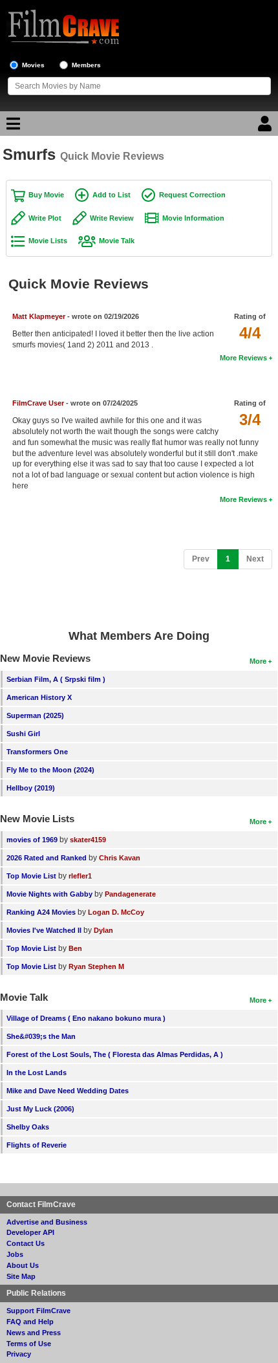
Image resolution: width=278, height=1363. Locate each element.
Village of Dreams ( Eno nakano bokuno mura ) (86, 1018)
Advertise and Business (46, 1222)
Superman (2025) (35, 715)
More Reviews (243, 358)
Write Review (112, 218)
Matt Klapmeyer (39, 316)
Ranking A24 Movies (41, 912)
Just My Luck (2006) (40, 1109)
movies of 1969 (32, 840)
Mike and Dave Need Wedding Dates (67, 1091)
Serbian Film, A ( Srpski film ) (55, 679)
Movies (33, 65)
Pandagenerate (130, 894)
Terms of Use (28, 1343)
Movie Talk (116, 241)
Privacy (18, 1354)
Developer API (30, 1232)
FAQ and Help (30, 1321)
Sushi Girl (23, 733)
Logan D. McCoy (116, 912)
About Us (22, 1265)
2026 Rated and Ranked (46, 858)
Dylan (103, 930)
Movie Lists (47, 241)
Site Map (21, 1276)
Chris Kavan (119, 858)
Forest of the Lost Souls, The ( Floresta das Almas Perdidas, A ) (114, 1054)
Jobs (14, 1254)
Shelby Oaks (27, 1127)
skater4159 (88, 840)
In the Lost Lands (36, 1072)
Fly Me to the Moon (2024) (50, 770)
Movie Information (193, 218)
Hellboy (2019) (30, 788)
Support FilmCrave (38, 1310)
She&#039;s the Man (41, 1036)
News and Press (33, 1332)
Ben (75, 948)
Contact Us (25, 1243)
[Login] (266, 126)
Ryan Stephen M (96, 966)
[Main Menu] (11, 126)
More (258, 661)
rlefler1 (80, 876)
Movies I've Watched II (43, 930)
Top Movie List (31, 876)
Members (86, 65)
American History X (39, 697)
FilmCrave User (38, 403)
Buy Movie (46, 195)
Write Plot (44, 218)
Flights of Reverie (36, 1145)
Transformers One (37, 752)
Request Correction (192, 195)
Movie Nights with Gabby (49, 894)
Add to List (111, 195)
